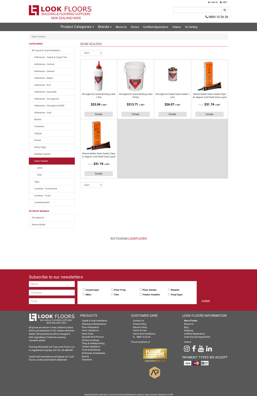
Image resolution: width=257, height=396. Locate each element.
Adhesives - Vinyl (42, 112)
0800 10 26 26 (218, 17)
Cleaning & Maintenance (94, 324)
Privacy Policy (139, 324)
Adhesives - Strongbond (46, 98)
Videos (176, 27)
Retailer (175, 290)
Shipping (188, 330)
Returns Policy (140, 327)
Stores (135, 27)
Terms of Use (140, 330)
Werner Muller (38, 224)
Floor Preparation (90, 327)
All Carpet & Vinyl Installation (46, 50)
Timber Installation (91, 346)
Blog (186, 327)
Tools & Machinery (91, 349)
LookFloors (137, 238)
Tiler (116, 294)
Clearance (87, 359)
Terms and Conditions (144, 333)
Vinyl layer (177, 294)
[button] (212, 2)
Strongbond (38, 217)
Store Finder (191, 320)
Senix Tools (87, 333)
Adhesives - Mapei (43, 78)
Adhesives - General (44, 71)
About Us (121, 27)
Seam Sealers (41, 161)
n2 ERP (170, 395)
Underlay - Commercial (45, 188)
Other (88, 294)
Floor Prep (120, 290)
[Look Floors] (60, 12)
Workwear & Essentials (93, 353)
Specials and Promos (93, 337)
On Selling (191, 27)
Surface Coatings (90, 340)
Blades (37, 119)
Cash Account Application (197, 337)
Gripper (38, 133)
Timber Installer (151, 294)
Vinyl (39, 174)
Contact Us (138, 320)
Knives (37, 140)
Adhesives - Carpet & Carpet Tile (50, 57)
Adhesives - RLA (42, 85)
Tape (36, 181)
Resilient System (42, 154)
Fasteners (39, 126)
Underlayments (41, 202)
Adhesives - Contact (44, 64)
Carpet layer (92, 290)
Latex (39, 167)
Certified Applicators (155, 27)
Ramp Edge (40, 147)
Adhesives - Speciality (45, 91)
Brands (104, 27)
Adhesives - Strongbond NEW (49, 105)
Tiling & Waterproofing (93, 343)
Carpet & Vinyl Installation (94, 320)
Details (98, 114)
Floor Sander (149, 290)
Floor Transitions (90, 330)
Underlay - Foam (42, 195)
